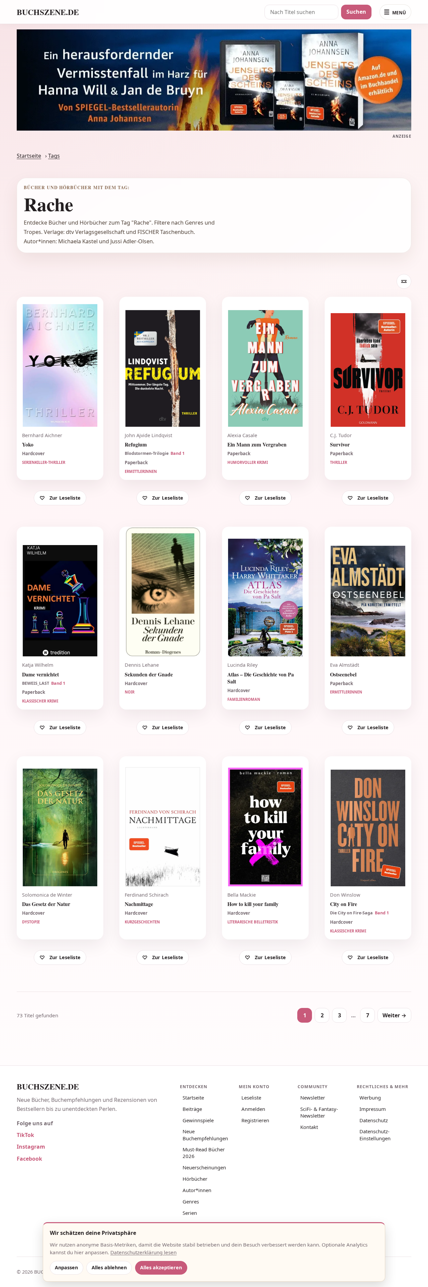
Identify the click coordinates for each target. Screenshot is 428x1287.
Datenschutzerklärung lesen (143, 1252)
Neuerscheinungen (204, 1167)
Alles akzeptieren (161, 1267)
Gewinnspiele (198, 1120)
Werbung (370, 1097)
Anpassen (66, 1267)
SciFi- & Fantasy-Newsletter (319, 1112)
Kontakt (309, 1127)
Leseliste (251, 1097)
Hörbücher (195, 1178)
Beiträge (192, 1109)
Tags (54, 155)
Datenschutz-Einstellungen (375, 1134)
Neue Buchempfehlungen (205, 1134)
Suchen (356, 11)
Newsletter (312, 1097)
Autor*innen (197, 1190)
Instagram (31, 1146)
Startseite (29, 155)
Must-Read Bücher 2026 (204, 1152)
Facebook (29, 1158)
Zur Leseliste (65, 498)
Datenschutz (373, 1120)
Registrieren (255, 1120)
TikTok (25, 1135)
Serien (190, 1212)
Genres (191, 1201)
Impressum (372, 1109)
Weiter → (394, 1015)
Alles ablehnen (109, 1267)
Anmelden (253, 1109)
